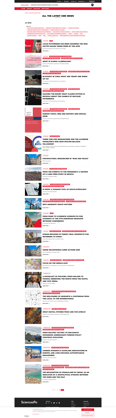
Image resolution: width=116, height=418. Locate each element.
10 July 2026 (45, 40)
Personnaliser (87, 412)
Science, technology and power (59, 308)
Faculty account (86, 404)
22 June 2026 (45, 136)
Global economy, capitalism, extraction (61, 31)
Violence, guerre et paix (53, 35)
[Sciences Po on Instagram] (54, 402)
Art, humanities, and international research (56, 33)
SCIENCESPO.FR (81, 1)
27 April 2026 (45, 199)
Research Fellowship (31, 35)
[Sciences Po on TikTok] (56, 402)
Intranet (85, 406)
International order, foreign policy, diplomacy (72, 58)
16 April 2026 (45, 213)
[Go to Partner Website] (92, 5)
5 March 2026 (45, 260)
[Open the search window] (86, 1)
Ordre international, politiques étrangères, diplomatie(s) (72, 35)
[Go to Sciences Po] (25, 5)
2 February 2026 (46, 347)
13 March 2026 (46, 246)
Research (76, 33)
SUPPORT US (73, 1)
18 (59, 389)
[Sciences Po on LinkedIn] (46, 402)
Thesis (40, 35)
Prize (81, 33)
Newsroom (73, 406)
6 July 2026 (45, 56)
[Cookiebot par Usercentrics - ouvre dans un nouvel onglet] (26, 416)
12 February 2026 (46, 327)
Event (44, 35)
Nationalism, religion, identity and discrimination (60, 56)
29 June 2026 (45, 71)
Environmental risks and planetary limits (36, 33)
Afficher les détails (36, 414)
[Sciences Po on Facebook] (51, 402)
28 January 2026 (46, 365)
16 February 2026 (46, 308)
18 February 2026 (46, 291)
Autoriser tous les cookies (88, 409)
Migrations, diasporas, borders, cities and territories (39, 31)
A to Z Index (73, 404)
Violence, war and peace (55, 231)
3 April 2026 (45, 231)
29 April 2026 (45, 184)
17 (57, 389)
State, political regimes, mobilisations (51, 58)
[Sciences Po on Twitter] (48, 402)
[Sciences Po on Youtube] (59, 402)
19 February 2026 (46, 273)
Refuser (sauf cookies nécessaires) (87, 415)
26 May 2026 (45, 168)
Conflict (70, 33)
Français (91, 1)
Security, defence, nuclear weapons (79, 31)
